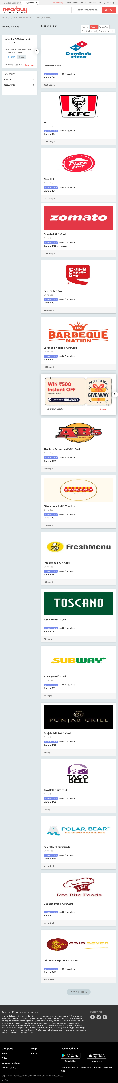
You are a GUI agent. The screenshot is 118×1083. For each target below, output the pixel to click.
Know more (29, 65)
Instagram (105, 1017)
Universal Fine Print (11, 1062)
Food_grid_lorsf (43, 18)
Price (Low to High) (106, 31)
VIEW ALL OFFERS (79, 992)
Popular (94, 27)
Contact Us (36, 1053)
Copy (21, 57)
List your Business (88, 2)
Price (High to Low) (89, 31)
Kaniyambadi (25, 18)
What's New (104, 27)
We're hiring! (58, 2)
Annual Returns (9, 1067)
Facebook (92, 1017)
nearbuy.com (8, 18)
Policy (4, 1058)
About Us (6, 1053)
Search (109, 9)
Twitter (98, 1017)
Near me (85, 27)
